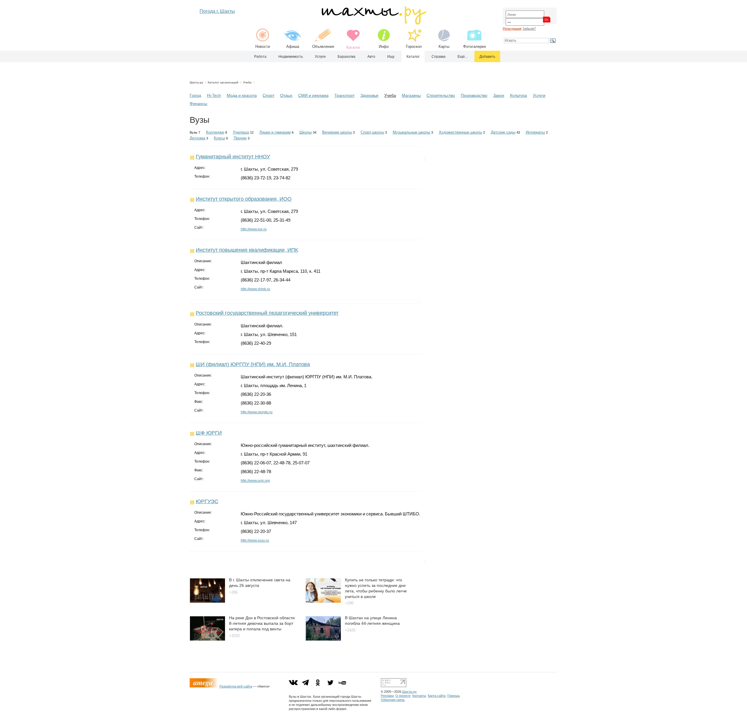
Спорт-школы (372, 132)
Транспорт (344, 95)
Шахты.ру (196, 82)
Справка (439, 57)
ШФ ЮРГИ (209, 433)
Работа (260, 57)
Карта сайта (437, 695)
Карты (444, 46)
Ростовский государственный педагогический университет (267, 313)
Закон (498, 95)
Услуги (320, 57)
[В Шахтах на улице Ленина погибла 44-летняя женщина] (323, 639)
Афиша (292, 46)
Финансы (198, 103)
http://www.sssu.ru (255, 540)
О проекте (403, 695)
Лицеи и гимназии (275, 132)
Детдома (197, 138)
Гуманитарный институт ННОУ (233, 157)
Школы (305, 132)
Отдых (286, 95)
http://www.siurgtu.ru (257, 412)
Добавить (487, 57)
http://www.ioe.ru (254, 229)
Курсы (219, 138)
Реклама (387, 695)
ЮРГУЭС (207, 501)
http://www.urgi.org (255, 481)
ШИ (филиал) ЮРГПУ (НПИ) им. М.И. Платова (253, 364)
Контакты (419, 695)
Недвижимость (290, 57)
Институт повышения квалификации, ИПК (247, 250)
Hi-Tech (214, 95)
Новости (262, 46)
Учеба (247, 82)
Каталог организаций (223, 82)
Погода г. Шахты (217, 11)
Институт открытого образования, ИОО (244, 199)
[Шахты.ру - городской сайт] (373, 23)
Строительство (441, 95)
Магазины (411, 95)
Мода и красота (242, 95)
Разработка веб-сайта (235, 686)
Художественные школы (460, 132)
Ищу (391, 57)
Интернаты (535, 132)
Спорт (268, 95)
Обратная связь (393, 699)
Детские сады (503, 132)
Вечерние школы (337, 132)
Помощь (453, 695)
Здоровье (369, 95)
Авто (371, 57)
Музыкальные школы (411, 132)
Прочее (240, 138)
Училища (241, 132)
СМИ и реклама (313, 95)
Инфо (384, 46)
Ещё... (462, 57)
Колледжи (215, 132)
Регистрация (512, 28)
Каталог (413, 57)
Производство (474, 95)
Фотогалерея (474, 46)
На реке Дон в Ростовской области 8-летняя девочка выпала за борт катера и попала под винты (262, 623)
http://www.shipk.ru (255, 289)
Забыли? (529, 28)
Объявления (323, 46)
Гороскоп (414, 46)
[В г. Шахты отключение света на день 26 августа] (207, 601)
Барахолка (346, 57)
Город (195, 95)
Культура (518, 95)
